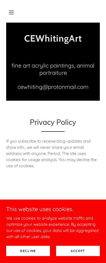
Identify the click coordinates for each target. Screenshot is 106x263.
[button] (11, 12)
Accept (78, 251)
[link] (53, 38)
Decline (28, 251)
